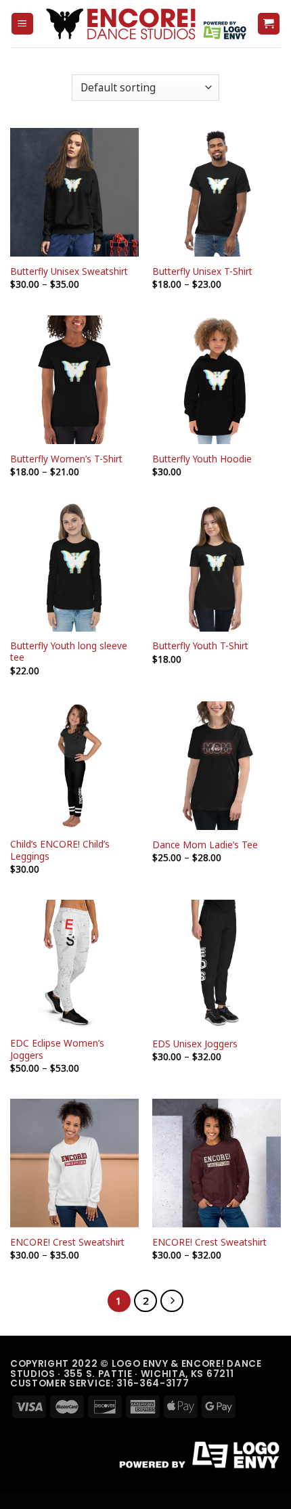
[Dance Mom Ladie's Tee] (216, 765)
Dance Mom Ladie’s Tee (205, 845)
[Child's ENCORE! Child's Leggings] (74, 765)
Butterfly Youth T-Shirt (200, 646)
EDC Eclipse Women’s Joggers (57, 1049)
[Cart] (269, 24)
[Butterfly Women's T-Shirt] (74, 379)
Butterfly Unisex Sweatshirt (69, 271)
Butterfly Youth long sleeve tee (68, 651)
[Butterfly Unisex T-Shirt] (216, 192)
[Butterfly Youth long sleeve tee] (74, 566)
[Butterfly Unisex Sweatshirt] (74, 192)
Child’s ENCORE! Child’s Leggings (60, 850)
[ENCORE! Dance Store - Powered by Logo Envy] (145, 24)
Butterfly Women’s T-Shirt (66, 459)
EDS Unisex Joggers (195, 1044)
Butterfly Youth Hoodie (202, 459)
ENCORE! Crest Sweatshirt (67, 1242)
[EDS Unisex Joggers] (216, 964)
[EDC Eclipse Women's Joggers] (74, 964)
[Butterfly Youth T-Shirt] (216, 566)
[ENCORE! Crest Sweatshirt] (74, 1163)
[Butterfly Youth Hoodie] (216, 379)
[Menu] (23, 24)
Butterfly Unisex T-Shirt (202, 271)
